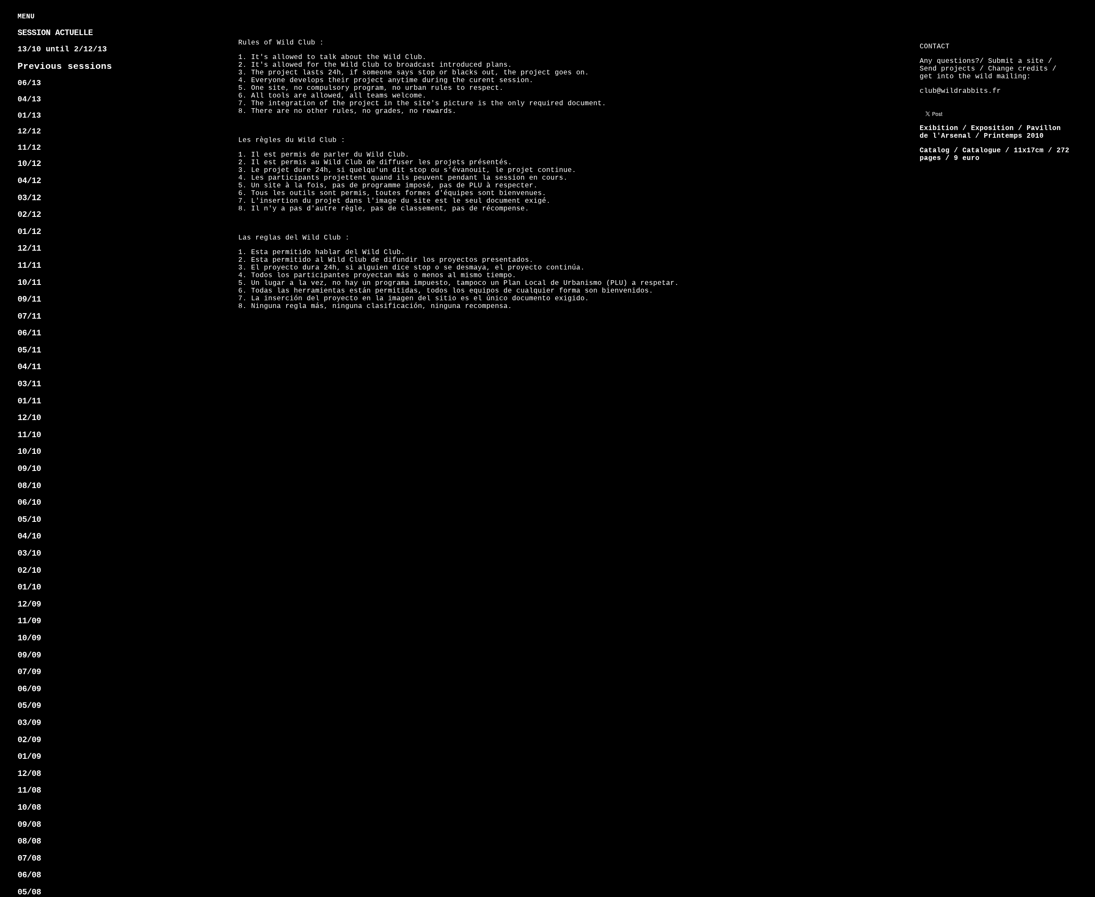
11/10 (29, 435)
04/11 (29, 367)
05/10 (29, 519)
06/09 (29, 689)
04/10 (29, 536)
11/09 (29, 621)
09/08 (29, 824)
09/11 (29, 299)
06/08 (29, 875)
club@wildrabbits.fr (960, 91)
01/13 (29, 115)
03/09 (29, 723)
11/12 (29, 147)
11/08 (29, 790)
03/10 (29, 553)
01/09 (29, 756)
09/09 (29, 655)
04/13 (29, 99)
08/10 (29, 486)
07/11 (29, 316)
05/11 (29, 350)
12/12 (29, 131)
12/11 (29, 248)
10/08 (29, 807)
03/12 (29, 198)
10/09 (29, 638)
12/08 (29, 774)
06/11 (29, 333)
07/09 (29, 672)
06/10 (29, 502)
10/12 (29, 164)
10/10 (29, 451)
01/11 (29, 401)
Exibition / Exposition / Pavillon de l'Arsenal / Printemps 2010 (990, 132)
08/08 (29, 841)
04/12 (29, 181)
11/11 (29, 265)
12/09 (29, 604)
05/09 (29, 705)
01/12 (29, 232)
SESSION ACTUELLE (55, 33)
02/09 (29, 740)
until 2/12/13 (62, 49)
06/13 (29, 83)
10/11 (29, 282)
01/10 (29, 587)
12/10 (29, 418)
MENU (26, 17)
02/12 (29, 214)
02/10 (29, 570)
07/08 (29, 858)
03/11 (29, 384)
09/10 (29, 469)
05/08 (29, 892)
